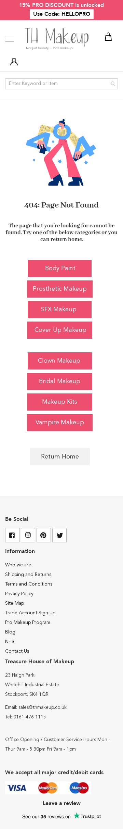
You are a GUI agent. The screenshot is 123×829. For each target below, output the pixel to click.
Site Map (14, 603)
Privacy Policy (19, 593)
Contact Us (17, 651)
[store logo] (57, 39)
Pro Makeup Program (27, 622)
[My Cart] (109, 38)
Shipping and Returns (28, 574)
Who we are (18, 565)
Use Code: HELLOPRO (61, 14)
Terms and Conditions (28, 584)
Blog (10, 632)
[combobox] (61, 83)
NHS (9, 641)
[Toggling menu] (9, 39)
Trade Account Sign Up (30, 613)
